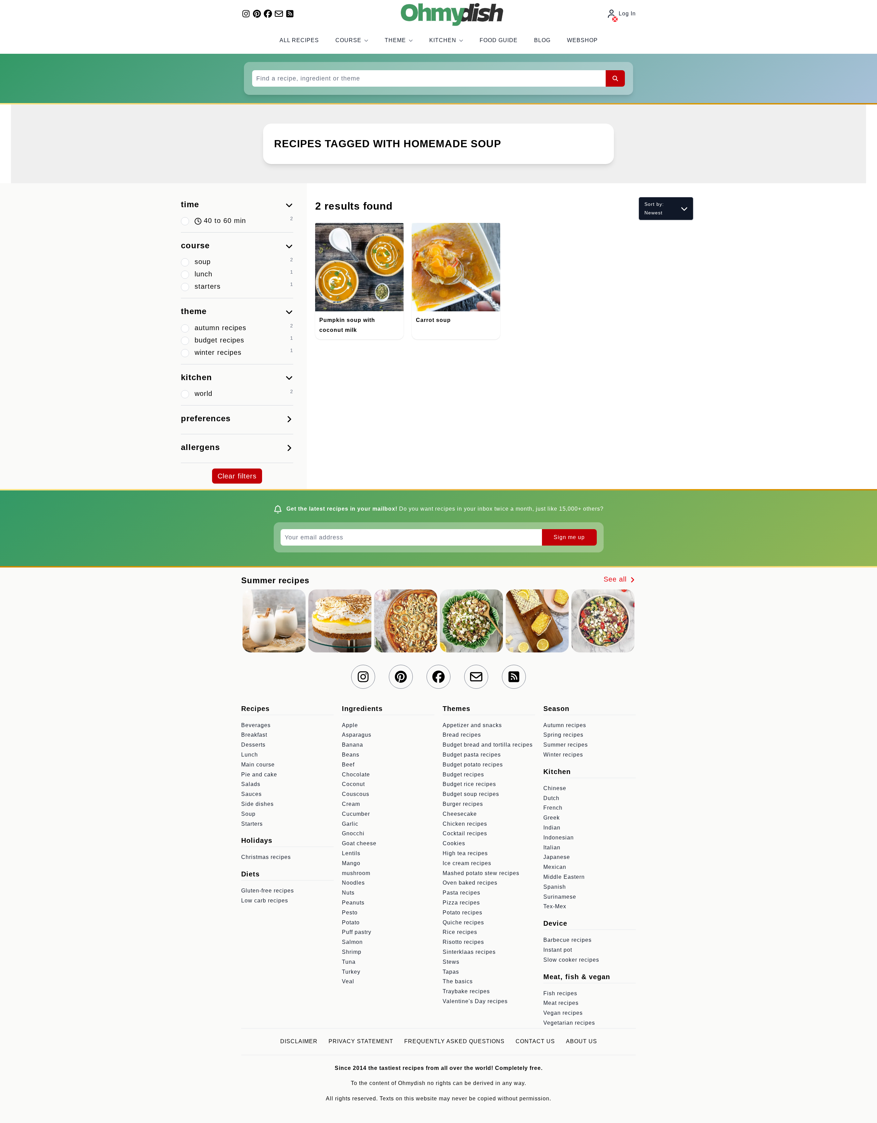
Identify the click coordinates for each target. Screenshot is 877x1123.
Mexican (554, 867)
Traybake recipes (466, 991)
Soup (248, 814)
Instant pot (557, 950)
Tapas (451, 972)
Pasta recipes (461, 893)
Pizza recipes (461, 903)
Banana (352, 745)
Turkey (351, 972)
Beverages (256, 725)
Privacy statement (361, 1041)
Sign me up (569, 537)
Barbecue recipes (567, 940)
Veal (348, 981)
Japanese (556, 857)
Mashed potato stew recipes (481, 873)
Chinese (554, 788)
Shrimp (351, 952)
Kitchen (442, 40)
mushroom (356, 873)
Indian (551, 828)
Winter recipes (563, 755)
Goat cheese (359, 843)
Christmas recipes (266, 857)
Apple (350, 725)
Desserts (253, 745)
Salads (250, 784)
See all (616, 579)
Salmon (352, 942)
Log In (627, 13)
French (553, 808)
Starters (252, 824)
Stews (451, 962)
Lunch (249, 755)
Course (348, 40)
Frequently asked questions (454, 1041)
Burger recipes (463, 804)
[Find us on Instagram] (246, 13)
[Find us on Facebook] (268, 13)
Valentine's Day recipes (475, 1001)
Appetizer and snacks (472, 725)
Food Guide (499, 40)
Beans (350, 755)
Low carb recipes (264, 900)
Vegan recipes (563, 1013)
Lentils (351, 853)
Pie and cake (259, 774)
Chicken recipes (465, 824)
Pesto (350, 912)
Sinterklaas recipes (469, 952)
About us (581, 1041)
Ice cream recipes (467, 863)
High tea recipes (465, 853)
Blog (542, 40)
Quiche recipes (463, 922)
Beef (348, 765)
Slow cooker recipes (571, 960)
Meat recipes (561, 1003)
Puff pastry (356, 932)
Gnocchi (353, 833)
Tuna (349, 962)
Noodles (353, 883)
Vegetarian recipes (569, 1023)
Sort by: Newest (654, 208)
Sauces (251, 794)
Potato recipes (462, 912)
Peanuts (353, 903)
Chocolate (356, 774)
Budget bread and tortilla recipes (488, 745)
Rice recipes (460, 932)
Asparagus (356, 735)
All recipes (299, 40)
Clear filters (237, 476)
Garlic (350, 824)
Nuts (348, 893)
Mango (351, 863)
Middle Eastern (564, 877)
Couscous (355, 794)
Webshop (582, 40)
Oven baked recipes (470, 883)
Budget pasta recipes (472, 755)
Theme (395, 40)
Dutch (551, 798)
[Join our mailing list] (279, 13)
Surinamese (559, 897)
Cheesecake (460, 814)
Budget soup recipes (471, 794)
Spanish (554, 887)
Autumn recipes (564, 725)
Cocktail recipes (465, 833)
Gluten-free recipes (267, 891)
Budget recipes (463, 774)
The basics (458, 981)
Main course (258, 765)
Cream (351, 804)
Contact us (535, 1041)
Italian (551, 847)
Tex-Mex (554, 906)
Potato (351, 922)
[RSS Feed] (290, 13)
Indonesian (558, 837)
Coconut (353, 784)
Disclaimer (299, 1041)
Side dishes (257, 804)
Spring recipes (563, 735)
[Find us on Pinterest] (257, 13)
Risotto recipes (463, 942)
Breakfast (254, 735)
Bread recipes (462, 735)
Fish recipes (560, 993)
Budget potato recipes (473, 765)
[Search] (615, 78)
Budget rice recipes (469, 784)
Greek (551, 818)
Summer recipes (565, 745)
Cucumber (356, 814)
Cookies (454, 843)
